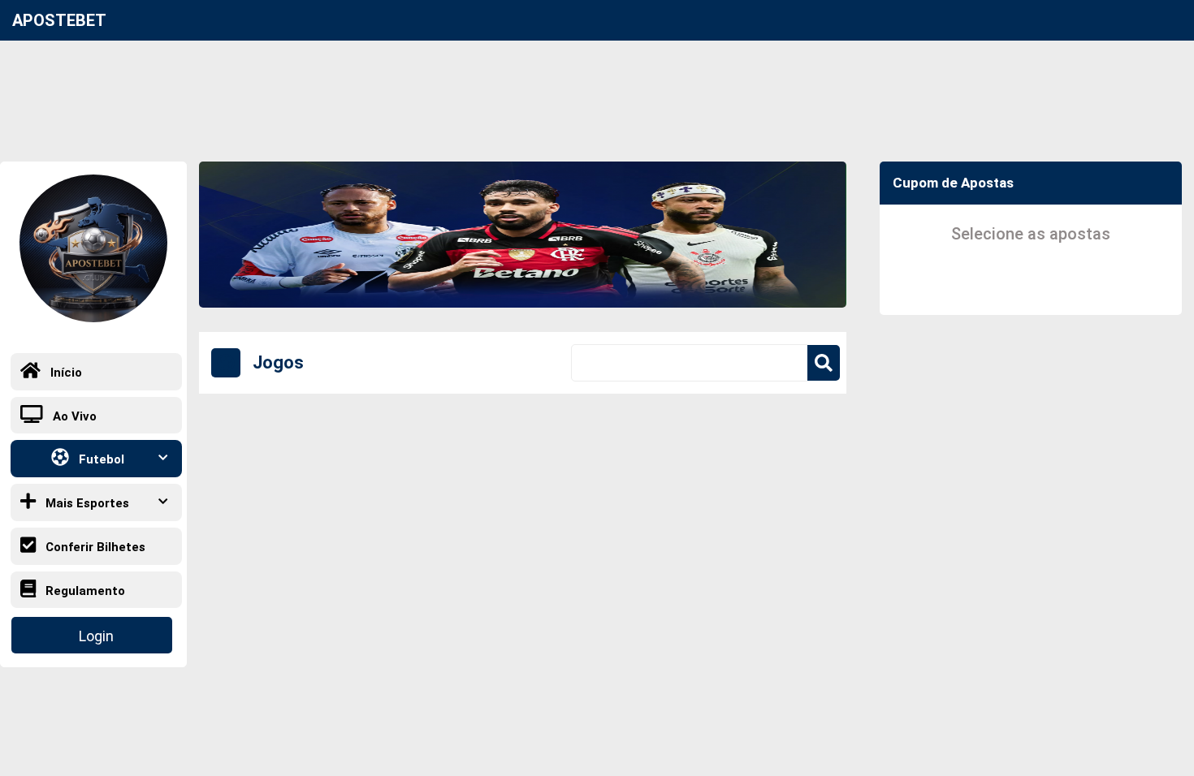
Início (64, 372)
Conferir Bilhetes (93, 547)
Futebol (100, 460)
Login (96, 636)
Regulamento (83, 591)
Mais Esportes (85, 503)
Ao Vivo (73, 416)
